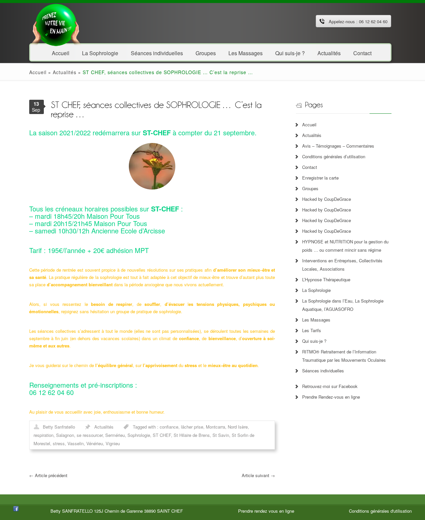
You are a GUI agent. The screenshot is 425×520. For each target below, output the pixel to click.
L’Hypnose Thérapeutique (326, 279)
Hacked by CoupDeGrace (326, 199)
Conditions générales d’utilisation (333, 156)
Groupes (206, 53)
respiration (43, 435)
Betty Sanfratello (59, 427)
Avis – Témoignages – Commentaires (338, 146)
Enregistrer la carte (320, 178)
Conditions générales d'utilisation (380, 511)
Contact (362, 53)
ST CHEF (162, 435)
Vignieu (113, 443)
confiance (169, 427)
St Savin (220, 435)
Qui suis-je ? (290, 53)
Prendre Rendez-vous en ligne (331, 397)
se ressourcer (90, 435)
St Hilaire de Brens (192, 435)
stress (59, 443)
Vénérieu (94, 443)
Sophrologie (139, 435)
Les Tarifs (311, 330)
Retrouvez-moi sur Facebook (330, 386)
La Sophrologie (100, 53)
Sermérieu (115, 435)
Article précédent (48, 475)
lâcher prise (192, 427)
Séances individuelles (157, 53)
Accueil (60, 53)
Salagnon (65, 435)
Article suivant (258, 475)
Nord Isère (238, 427)
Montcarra (215, 427)
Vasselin (75, 443)
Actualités (329, 53)
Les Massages (245, 53)
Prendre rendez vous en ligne (266, 511)
